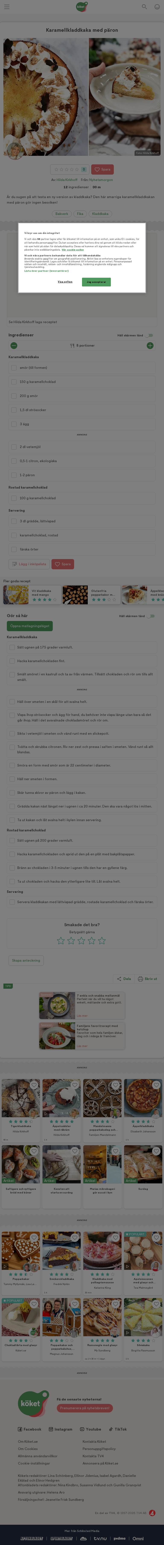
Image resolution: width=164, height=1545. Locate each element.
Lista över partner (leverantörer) (46, 271)
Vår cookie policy (73, 249)
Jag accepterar (96, 282)
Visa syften (65, 281)
